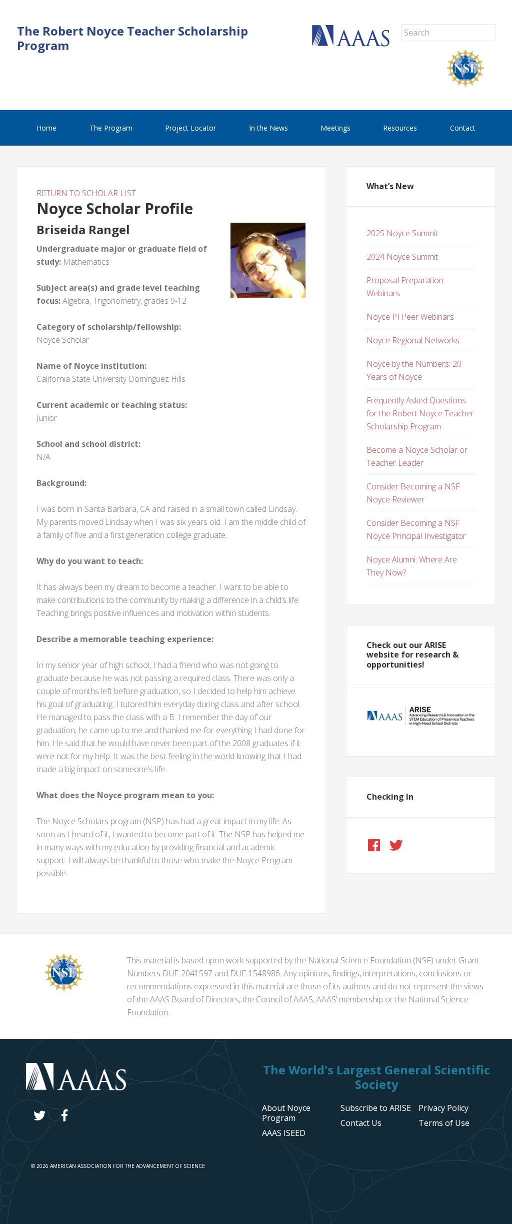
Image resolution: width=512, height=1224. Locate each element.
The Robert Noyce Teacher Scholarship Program (132, 38)
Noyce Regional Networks (413, 340)
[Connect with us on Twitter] (396, 845)
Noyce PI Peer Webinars (410, 316)
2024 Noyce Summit (402, 256)
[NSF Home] (471, 83)
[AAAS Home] (357, 43)
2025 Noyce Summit (402, 233)
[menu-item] (443, 1107)
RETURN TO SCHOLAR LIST (86, 193)
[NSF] (64, 988)
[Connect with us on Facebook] (374, 845)
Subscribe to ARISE (375, 1107)
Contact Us (361, 1122)
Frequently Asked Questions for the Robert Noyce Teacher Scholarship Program (420, 413)
